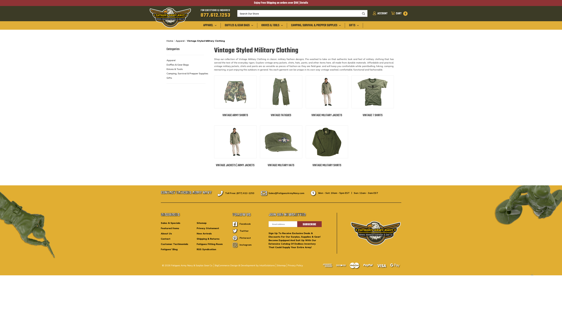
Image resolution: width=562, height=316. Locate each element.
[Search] (363, 13)
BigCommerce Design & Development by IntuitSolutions (245, 265)
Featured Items (170, 228)
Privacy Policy (295, 265)
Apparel (171, 60)
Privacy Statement (208, 228)
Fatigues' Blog (169, 249)
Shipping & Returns (208, 238)
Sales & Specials (170, 222)
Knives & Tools (175, 69)
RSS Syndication (206, 249)
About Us (166, 233)
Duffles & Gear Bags (178, 64)
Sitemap (202, 222)
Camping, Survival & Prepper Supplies (187, 73)
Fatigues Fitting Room (210, 244)
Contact (165, 238)
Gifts (169, 77)
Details (304, 3)
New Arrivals (204, 233)
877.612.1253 (215, 15)
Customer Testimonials (174, 244)
